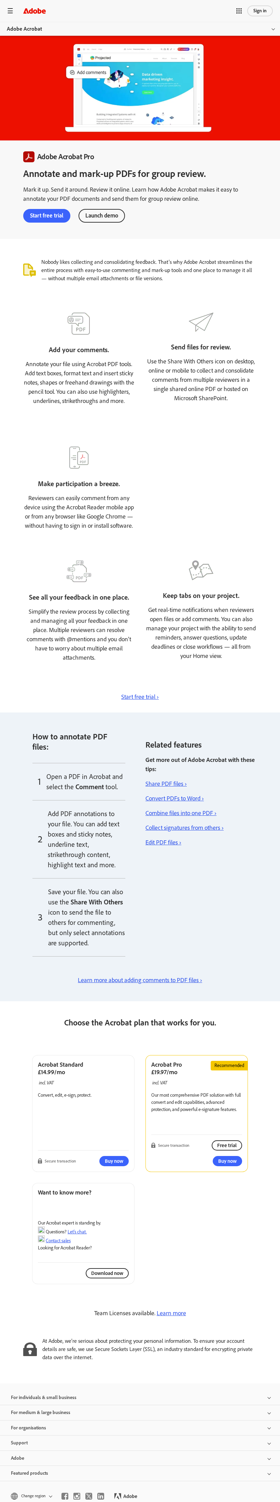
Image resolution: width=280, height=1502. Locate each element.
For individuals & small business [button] (43, 1397)
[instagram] (76, 1496)
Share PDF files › (166, 783)
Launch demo (101, 215)
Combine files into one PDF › (180, 813)
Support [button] (19, 1443)
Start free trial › (140, 697)
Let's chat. (77, 1232)
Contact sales (58, 1241)
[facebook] (64, 1496)
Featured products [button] (29, 1473)
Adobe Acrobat (24, 29)
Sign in (260, 11)
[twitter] (88, 1496)
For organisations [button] (28, 1428)
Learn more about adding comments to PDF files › (140, 980)
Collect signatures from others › (184, 827)
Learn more (171, 1313)
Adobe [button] (17, 1458)
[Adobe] (34, 10)
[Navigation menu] (10, 10)
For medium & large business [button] (40, 1412)
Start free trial (47, 215)
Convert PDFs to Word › (174, 798)
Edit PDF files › (163, 842)
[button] (239, 10)
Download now (107, 1273)
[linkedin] (100, 1496)
